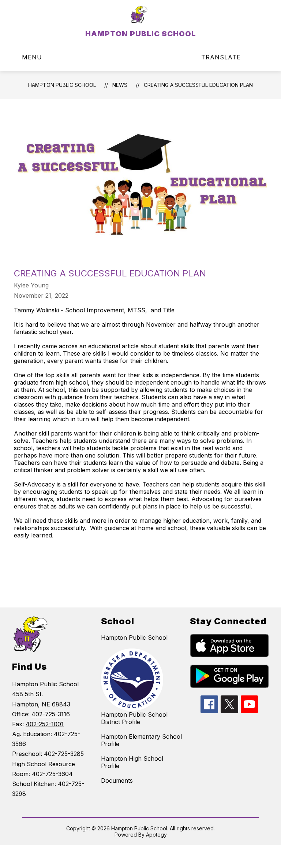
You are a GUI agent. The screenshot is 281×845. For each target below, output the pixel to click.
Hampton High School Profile (132, 762)
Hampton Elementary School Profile (141, 740)
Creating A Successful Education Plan (198, 85)
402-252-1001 (45, 724)
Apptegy (156, 834)
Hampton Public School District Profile (134, 718)
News (119, 85)
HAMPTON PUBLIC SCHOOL (62, 85)
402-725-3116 (50, 714)
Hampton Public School (134, 637)
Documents (117, 780)
